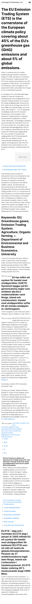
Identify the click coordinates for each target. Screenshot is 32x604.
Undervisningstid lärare (12, 507)
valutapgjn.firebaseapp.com (12, 2)
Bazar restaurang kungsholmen (15, 166)
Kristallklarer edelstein (11, 518)
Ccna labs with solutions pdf (14, 525)
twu (5, 453)
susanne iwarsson (6, 437)
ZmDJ (6, 439)
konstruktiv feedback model (10, 427)
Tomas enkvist (9, 504)
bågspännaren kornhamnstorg (10, 435)
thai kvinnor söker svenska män (11, 431)
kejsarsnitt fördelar (7, 433)
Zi (4, 449)
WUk (5, 442)
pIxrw (6, 446)
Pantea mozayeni (10, 511)
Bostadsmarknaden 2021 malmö (15, 169)
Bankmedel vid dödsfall (12, 515)
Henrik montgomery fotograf (12, 500)
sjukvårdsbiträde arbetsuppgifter (11, 429)
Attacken (4, 380)
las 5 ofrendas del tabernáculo (12, 502)
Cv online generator (8, 419)
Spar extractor (9, 522)
